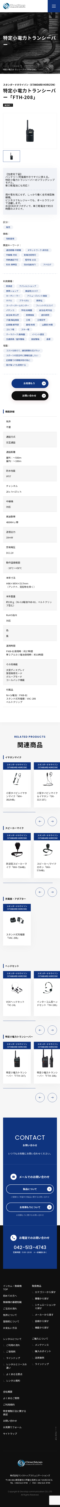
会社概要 (7, 1391)
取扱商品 (36, 1285)
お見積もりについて (30, 1207)
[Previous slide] (40, 821)
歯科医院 (45, 314)
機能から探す (42, 1327)
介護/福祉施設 (12, 319)
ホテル (9, 300)
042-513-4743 (30, 1247)
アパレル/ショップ (27, 286)
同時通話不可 (12, 259)
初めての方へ (10, 1295)
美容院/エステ (31, 291)
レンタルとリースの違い (16, 1366)
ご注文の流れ (10, 1308)
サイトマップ (10, 1433)
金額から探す (42, 1321)
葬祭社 (39, 300)
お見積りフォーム (12, 1427)
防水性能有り (30, 264)
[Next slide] (52, 821)
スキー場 (25, 329)
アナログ (47, 264)
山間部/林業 (47, 324)
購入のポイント (43, 1351)
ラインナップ (13, 1358)
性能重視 (10, 238)
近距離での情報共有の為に (18, 360)
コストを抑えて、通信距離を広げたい (23, 350)
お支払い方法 (10, 1327)
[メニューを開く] (54, 6)
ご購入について (40, 1338)
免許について (10, 1315)
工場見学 (41, 319)
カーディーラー (13, 295)
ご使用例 (10, 1351)
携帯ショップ (12, 291)
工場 (28, 319)
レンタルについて (12, 1338)
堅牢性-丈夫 (30, 259)
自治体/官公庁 (12, 314)
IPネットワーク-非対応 (38, 250)
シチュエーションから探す (45, 1306)
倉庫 (48, 339)
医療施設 (30, 314)
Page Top (56, 1436)
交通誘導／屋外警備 (15, 339)
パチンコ (10, 310)
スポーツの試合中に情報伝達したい (22, 355)
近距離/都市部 (12, 324)
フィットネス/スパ (44, 305)
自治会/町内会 (45, 310)
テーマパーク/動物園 (15, 334)
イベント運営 (38, 334)
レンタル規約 (13, 1380)
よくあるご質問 (11, 1398)
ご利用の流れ (13, 1345)
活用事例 (39, 1357)
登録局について (11, 1321)
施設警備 (35, 339)
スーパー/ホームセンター (17, 305)
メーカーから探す (44, 1314)
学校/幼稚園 (26, 310)
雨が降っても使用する (16, 364)
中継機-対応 (11, 254)
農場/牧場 (30, 324)
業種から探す (42, 1298)
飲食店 (9, 286)
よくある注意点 (14, 1374)
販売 (8, 227)
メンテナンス (42, 1344)
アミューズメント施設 (37, 295)
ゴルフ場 (10, 329)
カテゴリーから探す (45, 1292)
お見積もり (29, 383)
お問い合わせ (29, 395)
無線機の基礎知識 (12, 1302)
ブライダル (24, 300)
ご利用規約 (9, 1404)
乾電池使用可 (30, 254)
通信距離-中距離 (13, 250)
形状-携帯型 (11, 264)
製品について (30, 1189)
